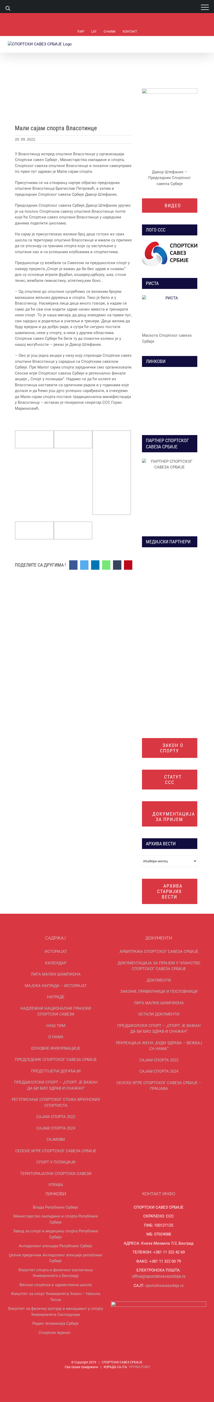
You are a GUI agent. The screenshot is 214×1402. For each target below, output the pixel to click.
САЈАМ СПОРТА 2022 (55, 1116)
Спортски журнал (54, 1332)
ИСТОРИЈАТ (56, 951)
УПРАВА (55, 1185)
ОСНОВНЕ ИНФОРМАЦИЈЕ (55, 1048)
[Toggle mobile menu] (204, 44)
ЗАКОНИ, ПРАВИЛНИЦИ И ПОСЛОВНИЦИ (159, 991)
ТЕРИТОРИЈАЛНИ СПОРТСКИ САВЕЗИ (56, 1173)
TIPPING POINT (139, 1367)
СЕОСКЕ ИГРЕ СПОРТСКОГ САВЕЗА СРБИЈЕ (55, 1151)
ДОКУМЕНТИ (159, 980)
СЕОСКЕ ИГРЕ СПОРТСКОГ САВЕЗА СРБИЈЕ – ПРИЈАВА (158, 1085)
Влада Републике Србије (55, 1207)
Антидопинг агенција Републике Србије (55, 1246)
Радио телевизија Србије (55, 1323)
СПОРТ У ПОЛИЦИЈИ (55, 1162)
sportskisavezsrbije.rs (164, 1285)
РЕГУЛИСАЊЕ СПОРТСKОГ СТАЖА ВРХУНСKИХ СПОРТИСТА (56, 1102)
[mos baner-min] (179, 375)
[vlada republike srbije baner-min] (159, 375)
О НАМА (55, 1037)
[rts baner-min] (159, 555)
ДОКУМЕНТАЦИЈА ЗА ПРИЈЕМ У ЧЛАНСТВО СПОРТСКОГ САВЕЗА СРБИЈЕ (159, 966)
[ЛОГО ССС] (169, 254)
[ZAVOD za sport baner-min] (179, 405)
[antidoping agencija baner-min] (159, 405)
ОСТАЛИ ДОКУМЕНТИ (158, 1014)
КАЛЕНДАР (55, 963)
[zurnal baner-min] (179, 555)
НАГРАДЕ (55, 997)
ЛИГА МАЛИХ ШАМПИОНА (56, 974)
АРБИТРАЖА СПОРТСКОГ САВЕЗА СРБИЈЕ (159, 951)
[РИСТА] (169, 312)
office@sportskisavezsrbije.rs (158, 1276)
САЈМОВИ (55, 1139)
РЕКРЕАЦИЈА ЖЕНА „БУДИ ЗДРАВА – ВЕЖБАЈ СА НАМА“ (159, 1046)
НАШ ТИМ (55, 1025)
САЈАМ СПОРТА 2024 (55, 1128)
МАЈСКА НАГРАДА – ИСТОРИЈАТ (56, 985)
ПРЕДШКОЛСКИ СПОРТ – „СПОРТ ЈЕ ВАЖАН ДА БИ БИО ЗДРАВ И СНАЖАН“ (56, 1085)
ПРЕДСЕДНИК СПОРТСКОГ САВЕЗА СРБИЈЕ (56, 1059)
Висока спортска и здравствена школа (56, 1284)
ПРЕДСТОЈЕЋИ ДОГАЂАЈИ (56, 1071)
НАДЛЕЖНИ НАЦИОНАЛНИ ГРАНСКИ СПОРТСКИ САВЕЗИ (55, 1011)
